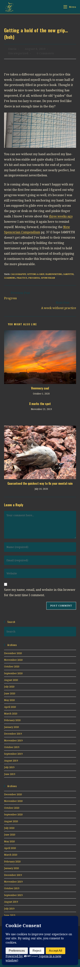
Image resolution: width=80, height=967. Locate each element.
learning (9, 277)
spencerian (48, 277)
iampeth (68, 274)
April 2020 (10, 707)
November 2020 (13, 659)
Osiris (12, 49)
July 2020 (9, 686)
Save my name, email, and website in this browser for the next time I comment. (39, 592)
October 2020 (11, 666)
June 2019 (9, 774)
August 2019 (11, 760)
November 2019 (13, 740)
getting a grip (35, 274)
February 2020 (12, 720)
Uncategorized (18, 53)
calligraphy (18, 274)
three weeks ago (61, 216)
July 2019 (9, 767)
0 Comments (45, 53)
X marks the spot (40, 404)
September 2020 (13, 673)
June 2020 (9, 693)
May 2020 (9, 700)
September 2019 (13, 753)
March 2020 (10, 713)
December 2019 (13, 733)
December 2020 (13, 653)
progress (34, 277)
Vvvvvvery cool (40, 388)
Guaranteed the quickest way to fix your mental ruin (40, 483)
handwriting (53, 274)
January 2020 (11, 727)
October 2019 (11, 747)
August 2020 (11, 680)
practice (22, 277)
